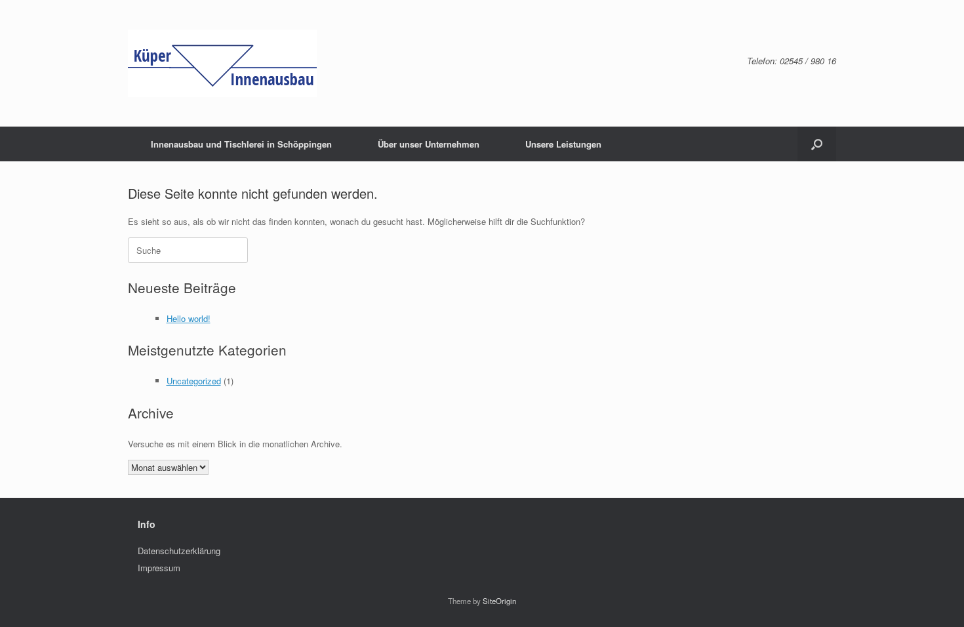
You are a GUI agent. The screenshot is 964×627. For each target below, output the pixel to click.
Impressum (159, 567)
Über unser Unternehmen (428, 144)
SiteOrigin (499, 601)
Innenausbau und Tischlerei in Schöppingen (241, 144)
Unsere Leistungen (563, 144)
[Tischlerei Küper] (222, 63)
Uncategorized (194, 380)
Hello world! (189, 318)
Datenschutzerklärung (179, 550)
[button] (816, 144)
